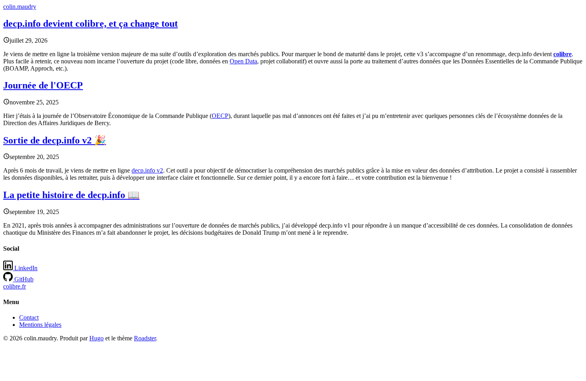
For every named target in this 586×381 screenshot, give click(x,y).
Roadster (145, 338)
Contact (29, 317)
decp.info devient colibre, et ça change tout (90, 23)
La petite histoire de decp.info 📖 (71, 195)
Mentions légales (40, 324)
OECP (220, 115)
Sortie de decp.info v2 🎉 (54, 140)
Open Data (243, 61)
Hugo (96, 338)
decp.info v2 (147, 170)
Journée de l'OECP (43, 85)
